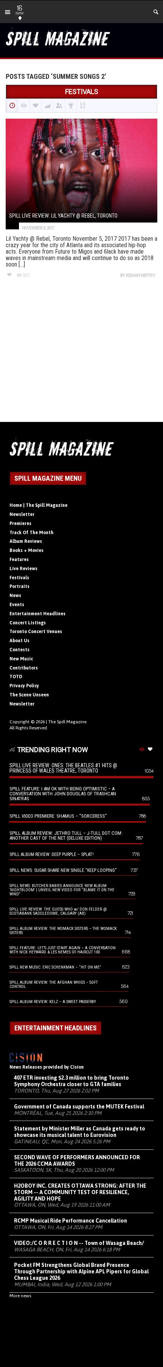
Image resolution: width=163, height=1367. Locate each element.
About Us (19, 640)
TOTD (15, 676)
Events (16, 604)
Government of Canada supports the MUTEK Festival (79, 1107)
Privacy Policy (24, 685)
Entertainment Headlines (37, 613)
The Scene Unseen (29, 695)
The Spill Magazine (67, 721)
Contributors (23, 668)
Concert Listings (27, 622)
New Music (21, 659)
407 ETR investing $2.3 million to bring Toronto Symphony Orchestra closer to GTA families (71, 1081)
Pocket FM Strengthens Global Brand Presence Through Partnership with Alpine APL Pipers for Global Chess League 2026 (81, 1271)
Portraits (19, 586)
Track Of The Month (31, 532)
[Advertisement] (81, 356)
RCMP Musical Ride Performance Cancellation (70, 1221)
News (15, 595)
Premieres (20, 523)
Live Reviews (23, 568)
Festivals (19, 577)
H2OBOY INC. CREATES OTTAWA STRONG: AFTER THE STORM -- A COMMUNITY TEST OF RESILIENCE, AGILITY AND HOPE (80, 1192)
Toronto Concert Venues (35, 631)
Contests (19, 649)
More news (20, 1295)
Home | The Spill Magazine (38, 505)
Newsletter (21, 514)
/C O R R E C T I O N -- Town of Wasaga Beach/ (79, 1243)
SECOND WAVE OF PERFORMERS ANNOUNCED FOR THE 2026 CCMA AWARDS (77, 1160)
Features (19, 559)
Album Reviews (25, 541)
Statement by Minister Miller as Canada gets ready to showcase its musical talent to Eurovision (79, 1132)
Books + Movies (26, 550)
